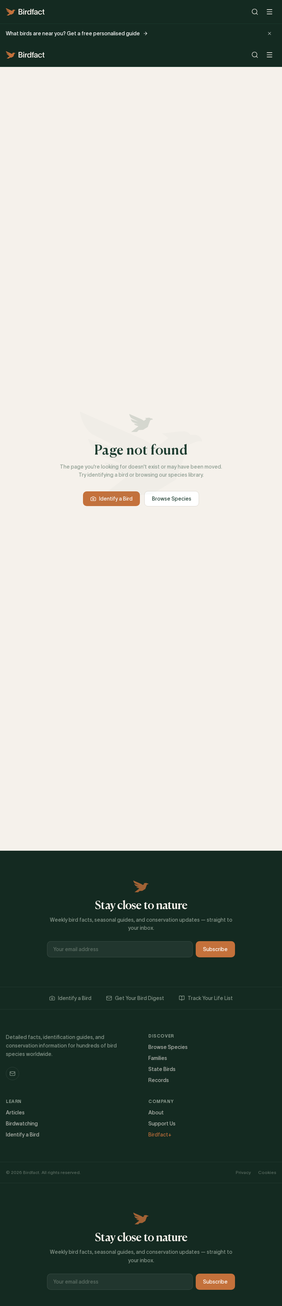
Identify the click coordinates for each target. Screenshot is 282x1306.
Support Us (162, 1124)
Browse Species (171, 499)
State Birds (162, 1069)
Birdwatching (22, 1124)
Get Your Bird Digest (139, 998)
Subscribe (215, 949)
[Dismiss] (269, 33)
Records (158, 1080)
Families (157, 1058)
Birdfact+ (159, 1135)
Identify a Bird (116, 499)
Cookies (267, 1172)
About (156, 1112)
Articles (15, 1112)
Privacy (243, 1172)
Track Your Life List (210, 998)
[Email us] (12, 1073)
